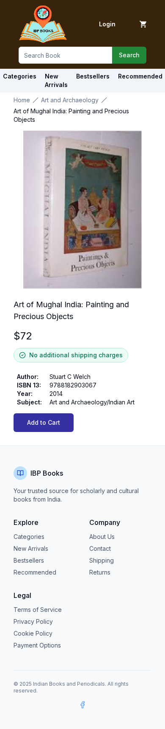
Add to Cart (43, 422)
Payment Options (37, 645)
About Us (102, 536)
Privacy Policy (33, 621)
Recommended (35, 572)
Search (129, 55)
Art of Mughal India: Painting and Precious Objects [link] (71, 115)
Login (107, 24)
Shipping (101, 560)
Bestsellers (29, 560)
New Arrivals (31, 548)
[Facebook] (82, 705)
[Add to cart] (143, 24)
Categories (19, 76)
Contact (100, 548)
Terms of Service (38, 609)
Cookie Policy (33, 633)
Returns (99, 572)
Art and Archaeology (70, 100)
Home (22, 100)
